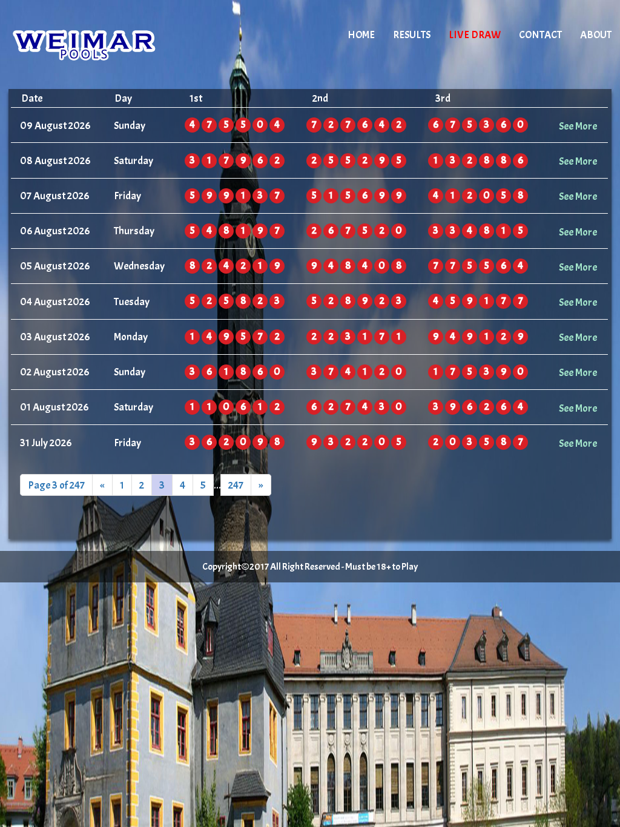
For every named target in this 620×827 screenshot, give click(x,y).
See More (578, 126)
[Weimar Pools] (111, 45)
